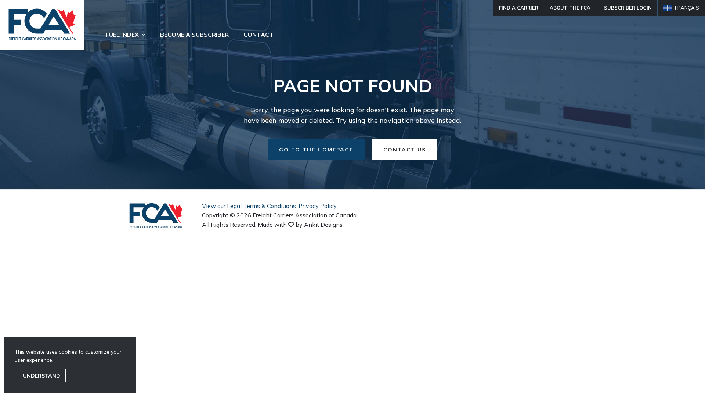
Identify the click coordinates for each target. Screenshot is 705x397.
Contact (258, 34)
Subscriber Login (628, 8)
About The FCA (570, 8)
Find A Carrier (518, 8)
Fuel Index (122, 34)
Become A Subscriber (194, 34)
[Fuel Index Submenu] (146, 34)
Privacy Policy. (318, 206)
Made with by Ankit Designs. (301, 224)
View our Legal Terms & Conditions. (249, 206)
